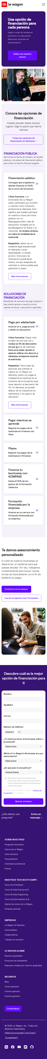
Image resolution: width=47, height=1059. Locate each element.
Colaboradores (11, 935)
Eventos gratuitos (12, 991)
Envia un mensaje (35, 816)
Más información (19, 276)
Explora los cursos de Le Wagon (19, 904)
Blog (7, 982)
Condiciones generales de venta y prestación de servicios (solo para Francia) (25, 1034)
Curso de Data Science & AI (17, 890)
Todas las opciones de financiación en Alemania (22, 139)
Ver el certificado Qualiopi (16, 1037)
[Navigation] (43, 4)
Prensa (8, 868)
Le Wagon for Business (15, 925)
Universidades (11, 930)
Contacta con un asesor (16, 589)
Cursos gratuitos (12, 986)
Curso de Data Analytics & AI (17, 899)
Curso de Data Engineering (16, 894)
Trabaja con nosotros (14, 939)
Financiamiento (11, 859)
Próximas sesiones (13, 909)
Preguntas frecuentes (14, 844)
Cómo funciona (11, 854)
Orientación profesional (15, 864)
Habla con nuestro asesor (22, 55)
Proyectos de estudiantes (16, 961)
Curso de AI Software (14, 885)
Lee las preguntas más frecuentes (21, 598)
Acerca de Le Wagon (14, 849)
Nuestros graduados (13, 956)
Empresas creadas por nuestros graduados (23, 965)
